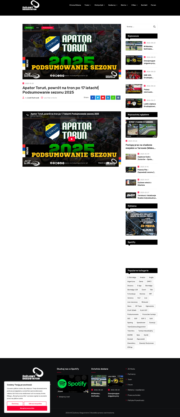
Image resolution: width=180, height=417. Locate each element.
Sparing (130, 323)
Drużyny (130, 286)
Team (130, 379)
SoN (151, 318)
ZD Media (131, 369)
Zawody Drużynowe (146, 343)
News (129, 306)
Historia (142, 294)
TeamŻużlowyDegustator (136, 327)
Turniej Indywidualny (145, 331)
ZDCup (129, 347)
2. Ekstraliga (131, 277)
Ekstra (123, 5)
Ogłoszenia (150, 306)
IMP (150, 294)
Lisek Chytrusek (33, 98)
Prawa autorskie (134, 395)
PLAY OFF (143, 310)
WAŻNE (130, 335)
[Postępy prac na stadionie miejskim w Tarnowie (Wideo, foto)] (142, 129)
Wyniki (146, 335)
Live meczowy (132, 302)
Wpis (138, 335)
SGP (135, 318)
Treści (86, 5)
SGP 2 (143, 318)
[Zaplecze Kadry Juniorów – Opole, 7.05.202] (131, 157)
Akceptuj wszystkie (27, 408)
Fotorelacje (131, 294)
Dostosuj (15, 404)
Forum (153, 5)
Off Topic (138, 306)
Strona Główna (75, 5)
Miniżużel (145, 302)
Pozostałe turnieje (149, 314)
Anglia (151, 277)
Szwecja (152, 323)
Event (144, 290)
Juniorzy (130, 298)
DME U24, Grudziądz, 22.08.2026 (148, 77)
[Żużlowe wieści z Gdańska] (131, 182)
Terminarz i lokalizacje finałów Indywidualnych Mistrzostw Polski (147, 198)
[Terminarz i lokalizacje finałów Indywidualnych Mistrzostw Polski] (131, 195)
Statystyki (99, 5)
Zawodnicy (131, 343)
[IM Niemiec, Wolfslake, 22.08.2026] (134, 45)
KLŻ (139, 298)
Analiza (142, 277)
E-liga (139, 286)
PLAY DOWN (131, 310)
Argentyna (131, 281)
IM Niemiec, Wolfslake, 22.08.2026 (148, 48)
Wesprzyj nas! (64, 397)
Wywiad (130, 339)
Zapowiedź (141, 339)
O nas (133, 5)
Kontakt (144, 5)
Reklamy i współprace (136, 390)
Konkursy (112, 5)
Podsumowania (132, 314)
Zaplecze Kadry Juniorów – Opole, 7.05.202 (145, 159)
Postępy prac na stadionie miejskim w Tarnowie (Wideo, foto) (140, 148)
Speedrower (141, 323)
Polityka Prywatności (136, 400)
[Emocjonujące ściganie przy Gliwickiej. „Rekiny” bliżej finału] (134, 60)
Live (145, 298)
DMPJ (149, 281)
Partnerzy (132, 374)
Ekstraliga (148, 286)
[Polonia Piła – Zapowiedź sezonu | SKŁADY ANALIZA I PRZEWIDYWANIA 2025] (131, 170)
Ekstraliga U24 (132, 290)
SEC (128, 318)
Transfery (130, 331)
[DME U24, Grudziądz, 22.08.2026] (134, 74)
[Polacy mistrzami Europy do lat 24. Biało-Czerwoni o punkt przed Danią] (134, 89)
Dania (141, 281)
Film (151, 290)
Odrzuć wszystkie (35, 404)
